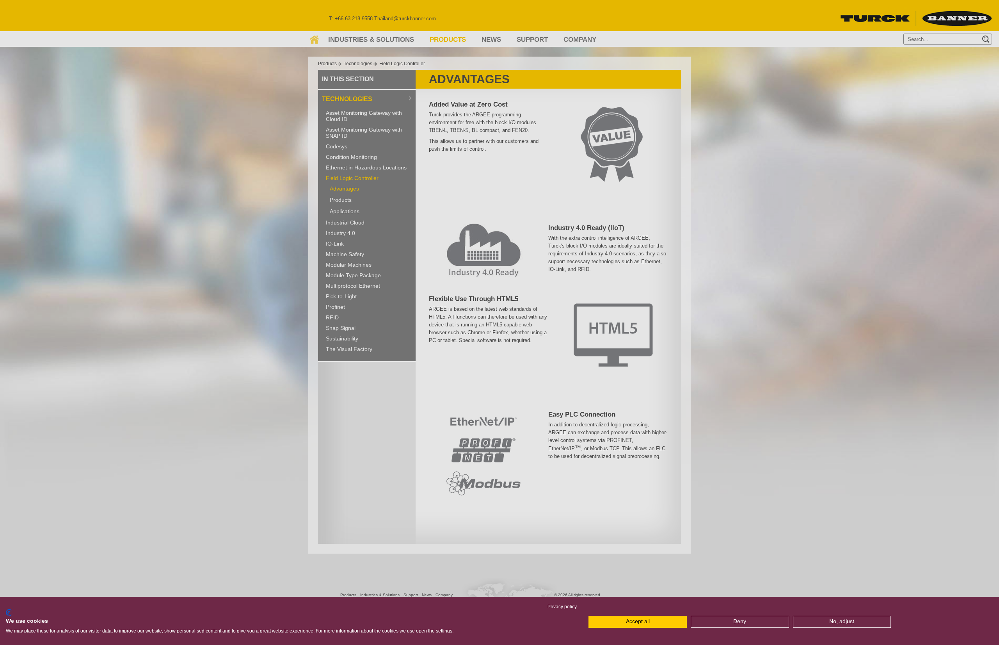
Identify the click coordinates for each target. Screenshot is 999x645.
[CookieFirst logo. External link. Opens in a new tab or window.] (9, 612)
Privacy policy (562, 606)
